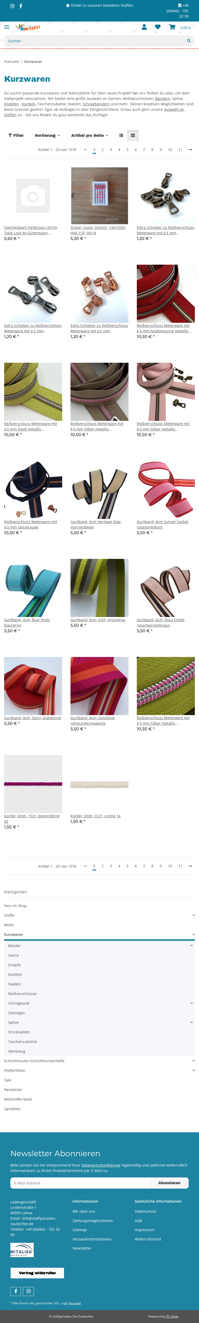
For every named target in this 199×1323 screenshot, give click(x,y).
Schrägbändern (96, 103)
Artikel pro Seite (87, 136)
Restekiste (13, 1089)
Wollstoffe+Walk (18, 1099)
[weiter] (190, 149)
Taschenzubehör (22, 1041)
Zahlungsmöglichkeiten (93, 1220)
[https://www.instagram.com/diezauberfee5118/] (12, 6)
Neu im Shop (15, 905)
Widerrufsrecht (148, 1239)
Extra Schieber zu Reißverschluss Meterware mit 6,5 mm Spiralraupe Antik (165, 230)
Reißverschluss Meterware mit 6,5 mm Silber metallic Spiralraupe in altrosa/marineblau (163, 426)
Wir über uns (84, 1211)
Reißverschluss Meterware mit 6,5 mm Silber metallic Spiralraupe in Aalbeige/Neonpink (96, 426)
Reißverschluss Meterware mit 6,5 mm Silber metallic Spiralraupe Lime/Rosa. (163, 720)
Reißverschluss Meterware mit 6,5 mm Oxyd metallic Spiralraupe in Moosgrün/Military (33, 426)
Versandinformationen (92, 1239)
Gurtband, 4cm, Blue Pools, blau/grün (27, 622)
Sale (7, 1080)
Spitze (13, 1022)
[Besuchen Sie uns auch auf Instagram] (28, 1291)
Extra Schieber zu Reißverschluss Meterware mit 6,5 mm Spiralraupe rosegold (99, 328)
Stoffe (9, 915)
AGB (138, 1220)
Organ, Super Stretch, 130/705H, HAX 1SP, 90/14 (98, 230)
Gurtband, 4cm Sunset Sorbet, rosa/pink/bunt (163, 524)
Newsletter (82, 1248)
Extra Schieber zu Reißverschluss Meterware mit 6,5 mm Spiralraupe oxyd (33, 328)
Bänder (14, 945)
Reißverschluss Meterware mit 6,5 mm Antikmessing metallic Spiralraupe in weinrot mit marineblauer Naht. (163, 328)
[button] (144, 27)
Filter (18, 136)
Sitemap (80, 1229)
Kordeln (28, 103)
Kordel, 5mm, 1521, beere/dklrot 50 (32, 818)
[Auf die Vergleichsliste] (40, 175)
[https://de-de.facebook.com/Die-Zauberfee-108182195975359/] (20, 6)
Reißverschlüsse (22, 993)
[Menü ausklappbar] (6, 25)
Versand (75, 1303)
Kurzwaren (13, 934)
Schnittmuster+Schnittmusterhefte (34, 1060)
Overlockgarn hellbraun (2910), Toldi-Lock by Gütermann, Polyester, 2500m (31, 230)
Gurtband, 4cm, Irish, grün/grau (97, 619)
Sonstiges (16, 1012)
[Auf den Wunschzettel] (53, 175)
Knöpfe (14, 964)
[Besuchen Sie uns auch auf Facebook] (15, 1291)
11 (180, 149)
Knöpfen (11, 103)
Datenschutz (146, 1211)
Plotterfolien (14, 1070)
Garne (13, 955)
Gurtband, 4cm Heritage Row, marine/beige (95, 524)
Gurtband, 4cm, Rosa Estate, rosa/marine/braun (161, 622)
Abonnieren (169, 1183)
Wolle (9, 924)
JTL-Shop (172, 1316)
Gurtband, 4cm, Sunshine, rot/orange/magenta (92, 720)
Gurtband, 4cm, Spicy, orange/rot (32, 717)
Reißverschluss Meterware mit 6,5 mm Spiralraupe (30, 524)
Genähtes (12, 1108)
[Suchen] (189, 40)
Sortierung (45, 136)
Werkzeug (16, 1051)
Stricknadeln (19, 1032)
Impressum (144, 1229)
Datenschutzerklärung (101, 1165)
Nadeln (14, 984)
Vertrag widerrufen (37, 1273)
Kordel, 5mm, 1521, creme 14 (95, 815)
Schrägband (18, 1003)
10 (170, 149)
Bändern (162, 98)
